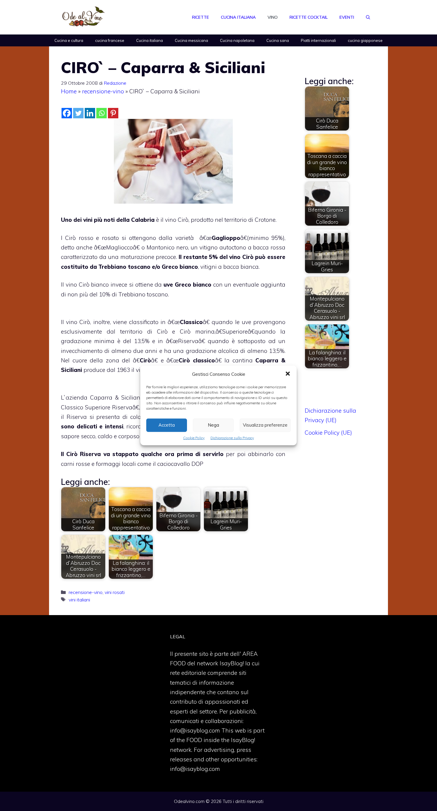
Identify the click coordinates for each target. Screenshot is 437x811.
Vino (273, 17)
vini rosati (115, 592)
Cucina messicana (191, 40)
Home (69, 91)
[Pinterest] (113, 113)
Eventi (346, 17)
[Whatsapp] (101, 113)
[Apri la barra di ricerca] (368, 17)
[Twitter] (78, 113)
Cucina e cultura (68, 40)
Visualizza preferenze (265, 425)
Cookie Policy (194, 438)
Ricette (200, 17)
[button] (288, 374)
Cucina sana (277, 40)
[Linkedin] (90, 113)
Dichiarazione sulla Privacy (232, 438)
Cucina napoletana (237, 40)
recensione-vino (103, 91)
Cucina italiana (238, 17)
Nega (213, 425)
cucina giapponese (365, 40)
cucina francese (109, 40)
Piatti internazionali (318, 40)
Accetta (166, 425)
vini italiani (79, 600)
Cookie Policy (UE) (328, 432)
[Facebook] (67, 113)
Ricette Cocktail (309, 17)
